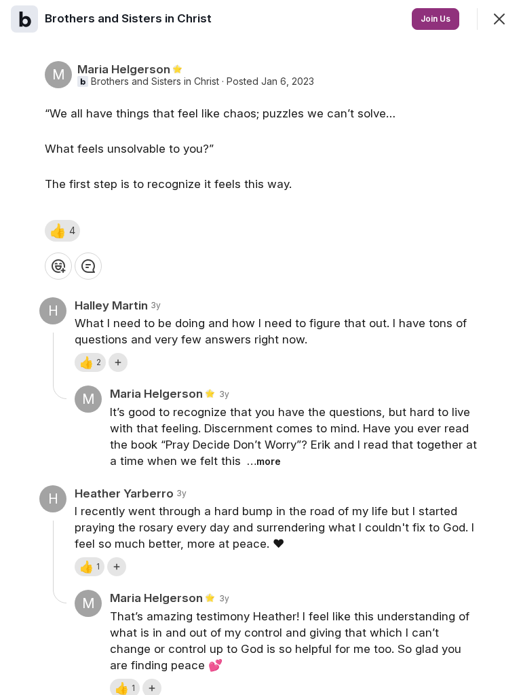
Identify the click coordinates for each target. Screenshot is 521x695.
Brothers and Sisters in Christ (155, 81)
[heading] (129, 18)
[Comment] (88, 266)
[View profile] (24, 19)
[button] (62, 231)
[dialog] (260, 347)
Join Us (435, 19)
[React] (58, 266)
